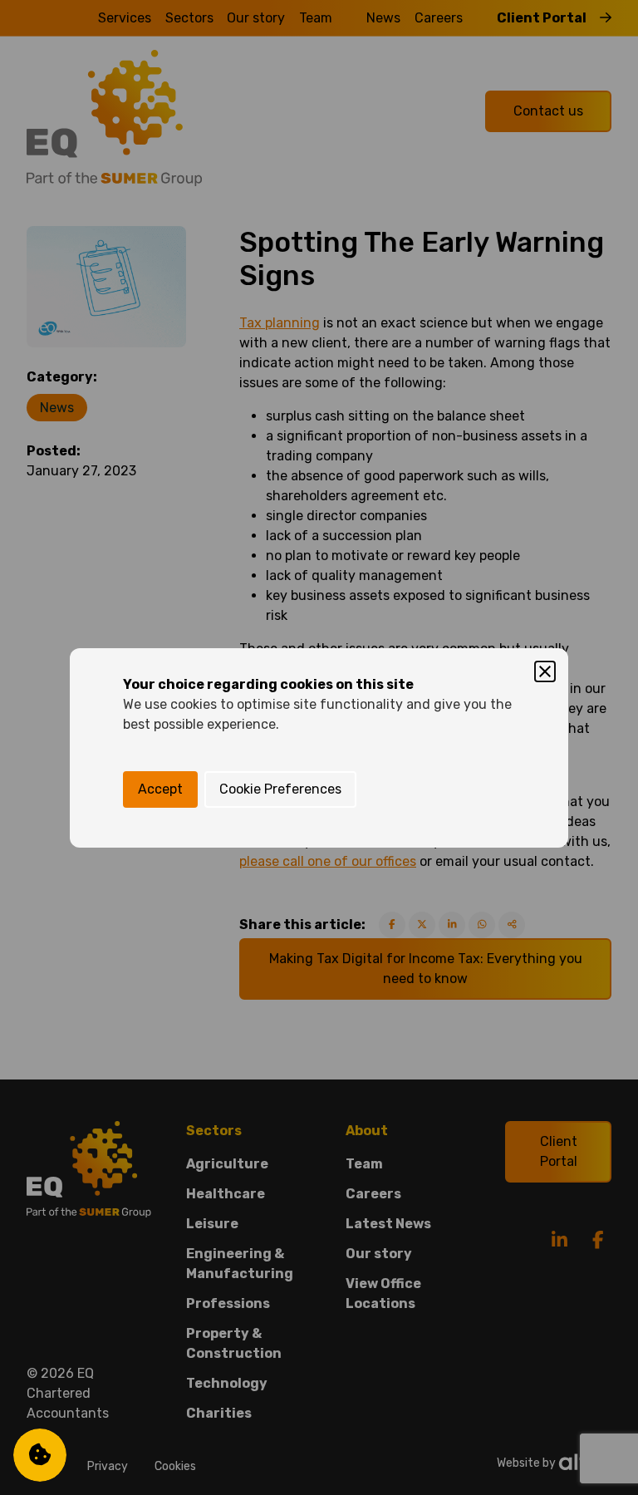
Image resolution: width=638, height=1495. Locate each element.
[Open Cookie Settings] (39, 1455)
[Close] (545, 671)
